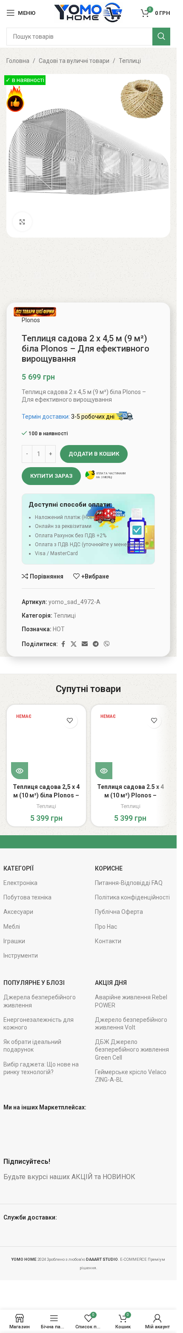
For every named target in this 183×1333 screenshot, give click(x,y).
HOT (59, 629)
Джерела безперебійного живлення (39, 1001)
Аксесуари (18, 911)
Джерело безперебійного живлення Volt (131, 1023)
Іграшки (14, 941)
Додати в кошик (94, 454)
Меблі (11, 926)
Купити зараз (51, 476)
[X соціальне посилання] (73, 644)
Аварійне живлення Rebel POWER (131, 1001)
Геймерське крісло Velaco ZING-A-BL (130, 1076)
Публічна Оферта (119, 911)
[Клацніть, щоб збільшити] (22, 221)
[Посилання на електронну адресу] (84, 644)
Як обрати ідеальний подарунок (32, 1045)
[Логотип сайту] (88, 12)
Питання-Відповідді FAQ (129, 882)
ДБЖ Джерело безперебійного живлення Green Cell (132, 1049)
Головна (17, 60)
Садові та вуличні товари (74, 60)
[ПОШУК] (161, 36)
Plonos (31, 320)
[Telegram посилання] (95, 644)
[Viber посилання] (106, 644)
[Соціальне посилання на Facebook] (63, 644)
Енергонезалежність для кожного (38, 1023)
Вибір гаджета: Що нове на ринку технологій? (41, 1068)
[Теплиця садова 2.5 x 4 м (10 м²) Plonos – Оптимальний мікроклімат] (130, 744)
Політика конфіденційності (132, 897)
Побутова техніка (27, 897)
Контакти (108, 941)
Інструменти (20, 955)
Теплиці (130, 60)
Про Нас (106, 926)
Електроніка (20, 882)
